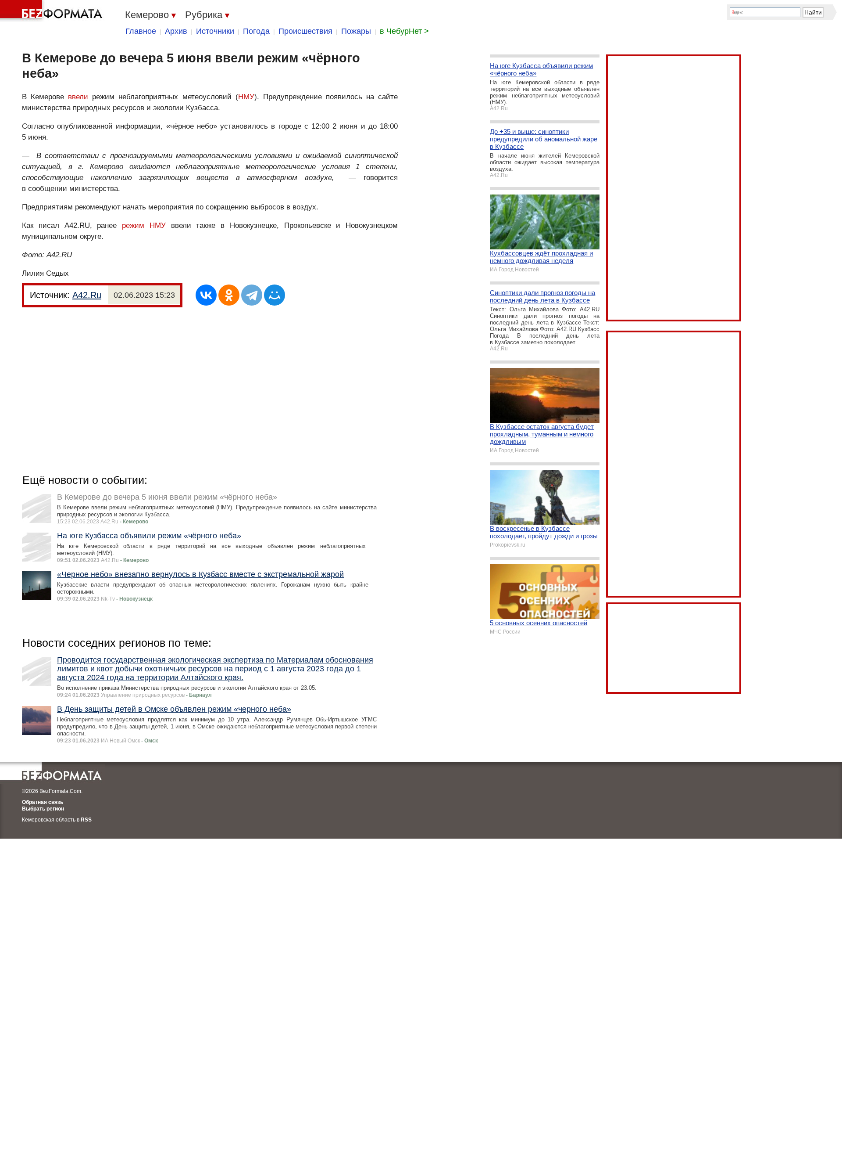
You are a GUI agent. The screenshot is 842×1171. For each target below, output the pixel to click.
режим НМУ (144, 225)
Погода (256, 31)
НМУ (246, 97)
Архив (176, 31)
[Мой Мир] (274, 295)
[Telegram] (251, 295)
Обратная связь (42, 802)
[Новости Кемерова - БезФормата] (52, 11)
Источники (215, 31)
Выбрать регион (43, 809)
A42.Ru (86, 295)
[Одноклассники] (228, 295)
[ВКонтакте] (206, 295)
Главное (140, 31)
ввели (78, 97)
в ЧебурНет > (404, 31)
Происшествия (305, 31)
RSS (86, 820)
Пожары (356, 31)
